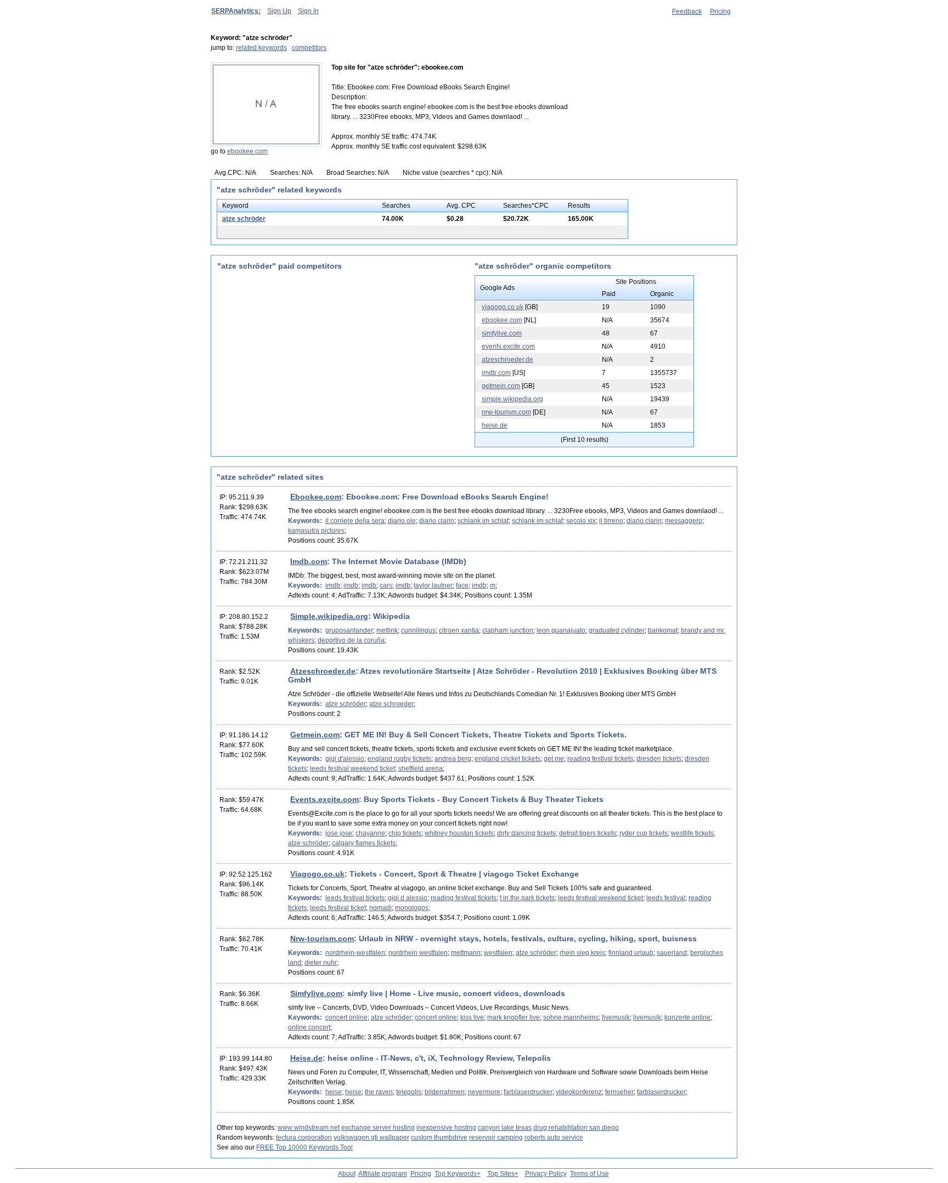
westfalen (498, 953)
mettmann (466, 953)
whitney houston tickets (459, 833)
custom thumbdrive (439, 1137)
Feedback (687, 11)
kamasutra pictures (316, 530)
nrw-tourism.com (506, 412)
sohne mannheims (571, 1017)
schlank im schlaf (483, 521)
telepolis (408, 1092)
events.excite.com (508, 346)
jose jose (338, 833)
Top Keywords (456, 1174)
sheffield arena (420, 768)
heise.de (494, 425)
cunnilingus (418, 630)
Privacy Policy (546, 1174)
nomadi (380, 908)
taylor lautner (433, 585)
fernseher (619, 1092)
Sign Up (279, 11)
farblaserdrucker (528, 1092)
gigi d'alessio (344, 759)
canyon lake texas (505, 1127)
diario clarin (436, 521)
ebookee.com (247, 151)
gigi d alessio (407, 898)
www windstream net (309, 1127)
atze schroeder (391, 704)
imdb (332, 585)
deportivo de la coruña (351, 640)
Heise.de (306, 1058)
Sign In (308, 11)
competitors (309, 48)
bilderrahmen (445, 1092)
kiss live (472, 1017)
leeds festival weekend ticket (352, 768)
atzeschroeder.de (507, 359)
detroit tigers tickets (587, 833)
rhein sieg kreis (582, 953)
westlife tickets (692, 833)
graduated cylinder (617, 630)
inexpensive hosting (446, 1127)
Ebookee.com (315, 496)
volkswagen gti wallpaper (371, 1137)
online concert (309, 1027)
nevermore (484, 1092)
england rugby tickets (399, 759)
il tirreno (611, 521)
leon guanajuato (561, 630)
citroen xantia (459, 630)
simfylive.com (502, 333)
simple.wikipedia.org (512, 399)
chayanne (370, 833)
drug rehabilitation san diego (576, 1127)
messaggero (683, 521)
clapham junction (507, 630)
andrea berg (453, 759)
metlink (387, 630)
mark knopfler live (513, 1017)
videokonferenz (579, 1092)
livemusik (616, 1017)
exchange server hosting (378, 1127)
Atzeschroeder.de (323, 671)
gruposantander (349, 630)
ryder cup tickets (643, 833)
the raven (379, 1092)
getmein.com (501, 386)
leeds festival (665, 898)
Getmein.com (315, 734)
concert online (346, 1017)
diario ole (402, 521)
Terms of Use (589, 1174)
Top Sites (501, 1174)
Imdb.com (308, 561)
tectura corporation (304, 1137)
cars (386, 585)
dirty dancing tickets (526, 833)
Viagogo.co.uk (317, 873)
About (347, 1174)
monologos (411, 908)
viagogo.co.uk (502, 307)
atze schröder (244, 219)
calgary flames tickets (364, 843)
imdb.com (496, 373)
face (462, 585)
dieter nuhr (320, 962)
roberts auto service (553, 1137)
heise (333, 1092)
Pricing (720, 11)
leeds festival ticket (338, 908)
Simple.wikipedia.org (329, 616)
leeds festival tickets (355, 898)
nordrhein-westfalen (355, 953)
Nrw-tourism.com (322, 938)
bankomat (663, 630)
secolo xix (581, 521)
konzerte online (687, 1017)
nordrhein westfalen (418, 953)
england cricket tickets (507, 759)
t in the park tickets (527, 898)
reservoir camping (496, 1137)
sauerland (672, 953)
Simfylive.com (316, 993)
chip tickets (404, 833)
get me (554, 759)
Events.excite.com (324, 799)
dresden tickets (658, 759)
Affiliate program (382, 1174)
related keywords (261, 48)
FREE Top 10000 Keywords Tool (304, 1147)
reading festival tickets (600, 759)
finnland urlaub (630, 953)
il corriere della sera (355, 521)
